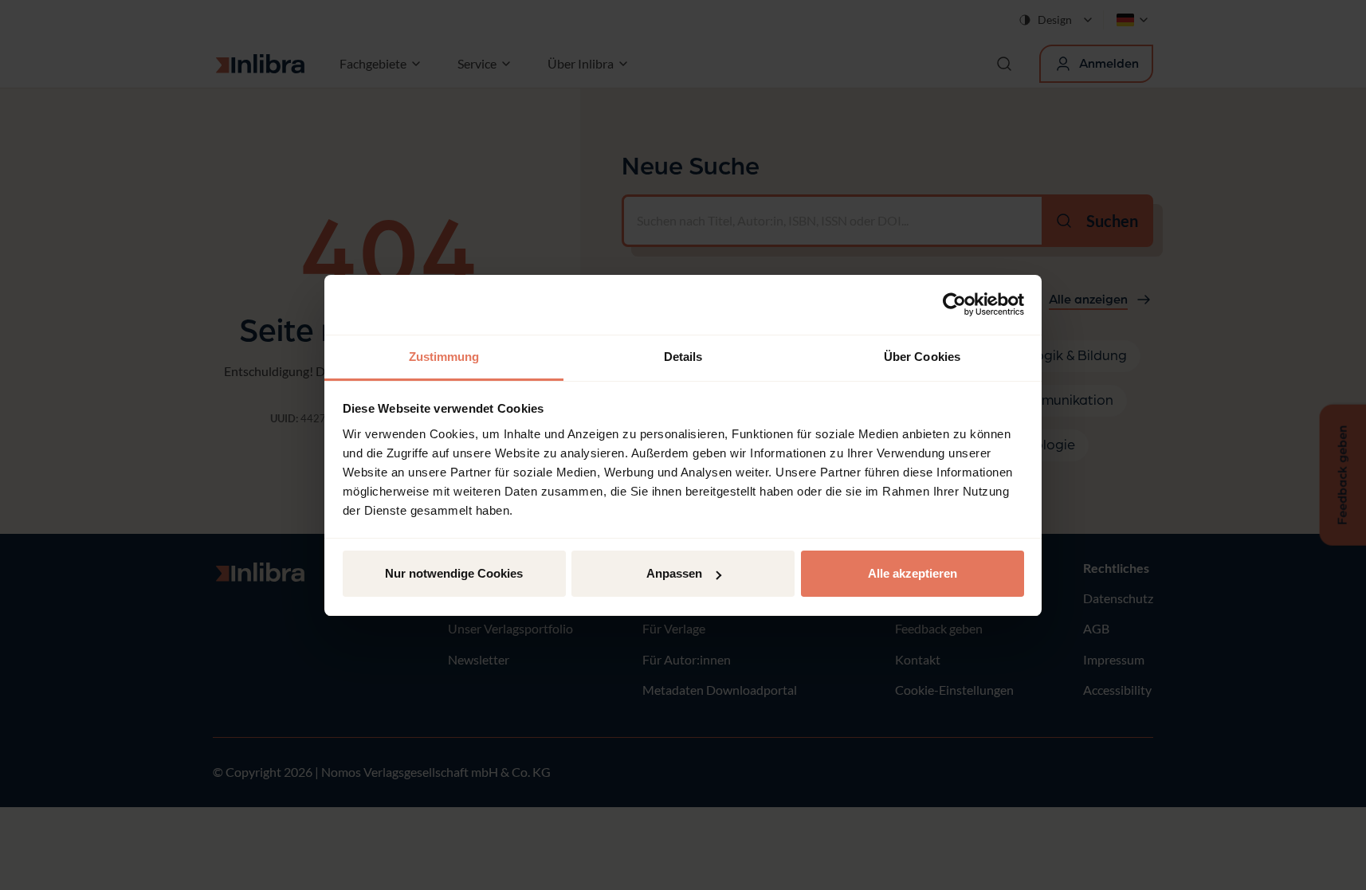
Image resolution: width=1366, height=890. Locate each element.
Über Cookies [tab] (922, 356)
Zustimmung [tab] (444, 356)
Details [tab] (683, 356)
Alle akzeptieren (912, 573)
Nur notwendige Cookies (454, 573)
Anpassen (674, 573)
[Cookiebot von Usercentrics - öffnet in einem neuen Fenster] (954, 304)
